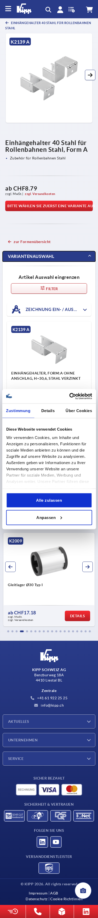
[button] (90, 75)
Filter (51, 289)
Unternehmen (23, 740)
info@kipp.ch (52, 705)
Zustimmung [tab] (18, 410)
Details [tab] (48, 410)
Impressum (38, 893)
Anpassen (46, 517)
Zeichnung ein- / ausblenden (58, 309)
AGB (54, 893)
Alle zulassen (49, 500)
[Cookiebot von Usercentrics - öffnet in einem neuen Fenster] (70, 396)
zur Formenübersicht (32, 242)
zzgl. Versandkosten (40, 193)
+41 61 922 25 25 (52, 698)
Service (16, 759)
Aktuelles (18, 721)
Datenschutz (37, 899)
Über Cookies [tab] (79, 410)
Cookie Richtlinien (66, 899)
